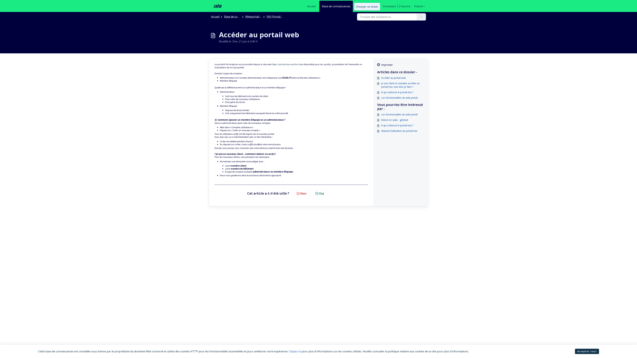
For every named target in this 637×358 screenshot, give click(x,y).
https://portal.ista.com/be (285, 64)
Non (303, 193)
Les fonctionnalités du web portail (399, 97)
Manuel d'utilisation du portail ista (399, 130)
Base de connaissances (336, 6)
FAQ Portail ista (276, 16)
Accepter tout (587, 351)
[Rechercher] (421, 17)
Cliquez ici (295, 351)
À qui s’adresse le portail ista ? (397, 92)
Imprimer (387, 65)
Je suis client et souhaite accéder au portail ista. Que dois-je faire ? (400, 85)
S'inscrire (404, 6)
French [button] (418, 6)
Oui (321, 193)
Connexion (389, 6)
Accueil (311, 6)
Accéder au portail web (393, 77)
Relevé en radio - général (394, 119)
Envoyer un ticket (367, 6)
